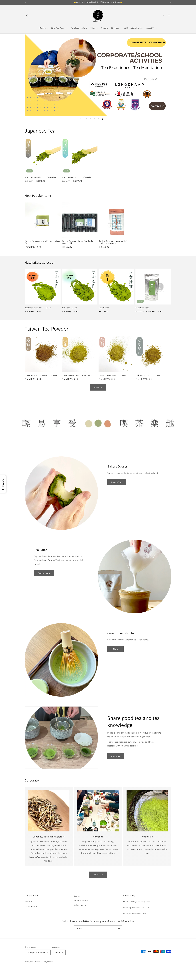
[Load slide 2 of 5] (91, 119)
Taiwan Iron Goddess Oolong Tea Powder (41, 375)
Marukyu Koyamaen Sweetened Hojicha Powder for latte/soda (114, 242)
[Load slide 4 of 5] (99, 119)
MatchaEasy (34, 962)
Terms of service (81, 900)
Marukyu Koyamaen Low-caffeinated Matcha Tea (42, 242)
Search (77, 896)
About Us (115, 756)
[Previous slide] (80, 119)
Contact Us (98, 874)
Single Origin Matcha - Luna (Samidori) (77, 177)
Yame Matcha (104, 308)
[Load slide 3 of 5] (95, 119)
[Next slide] (109, 119)
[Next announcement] (170, 2)
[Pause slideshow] (116, 119)
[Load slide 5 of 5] (103, 119)
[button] (28, 16)
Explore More (44, 573)
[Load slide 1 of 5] (87, 119)
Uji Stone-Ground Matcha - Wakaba (38, 308)
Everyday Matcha (142, 308)
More (115, 649)
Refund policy (80, 905)
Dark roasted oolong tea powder (148, 375)
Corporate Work (31, 906)
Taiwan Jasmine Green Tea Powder (112, 375)
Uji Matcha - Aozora (69, 308)
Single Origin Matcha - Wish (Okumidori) (40, 177)
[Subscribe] (119, 928)
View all (98, 387)
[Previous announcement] (26, 2)
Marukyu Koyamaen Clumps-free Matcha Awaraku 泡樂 (77, 242)
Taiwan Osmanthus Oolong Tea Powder (77, 375)
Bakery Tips (116, 482)
